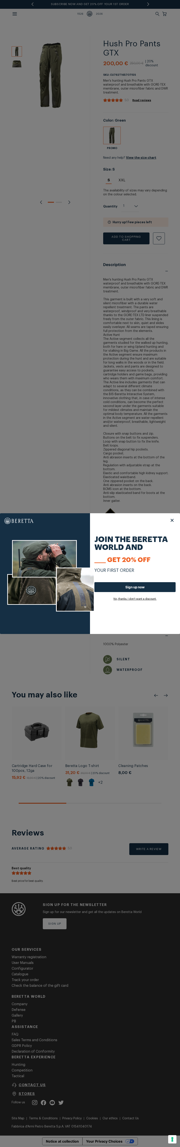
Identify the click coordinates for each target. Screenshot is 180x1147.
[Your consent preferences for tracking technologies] (172, 1139)
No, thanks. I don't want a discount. (135, 599)
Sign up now (135, 587)
